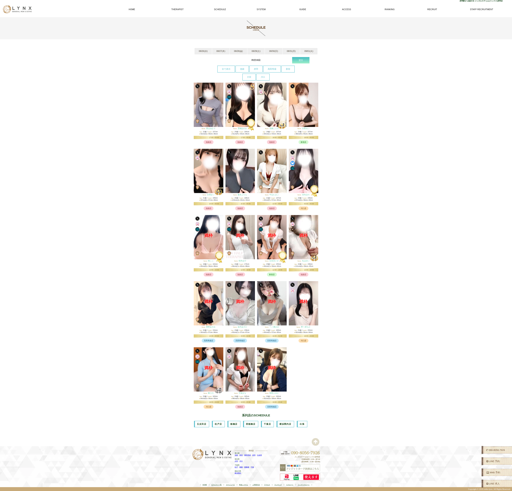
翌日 (301, 60)
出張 (302, 424)
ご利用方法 (256, 485)
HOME (205, 485)
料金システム (243, 485)
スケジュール (230, 485)
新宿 (288, 69)
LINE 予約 (494, 461)
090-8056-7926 (496, 450)
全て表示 (226, 69)
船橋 (241, 467)
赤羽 (256, 69)
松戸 (236, 467)
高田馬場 (272, 69)
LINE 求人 (494, 483)
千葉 (252, 467)
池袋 (242, 69)
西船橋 (246, 467)
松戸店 (218, 424)
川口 (263, 77)
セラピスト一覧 (216, 485)
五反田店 (201, 424)
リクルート (289, 485)
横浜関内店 (285, 424)
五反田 (259, 455)
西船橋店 (250, 424)
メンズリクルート (304, 485)
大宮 (249, 77)
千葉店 (267, 424)
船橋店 (233, 424)
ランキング (278, 485)
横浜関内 (238, 473)
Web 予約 (494, 472)
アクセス (267, 485)
